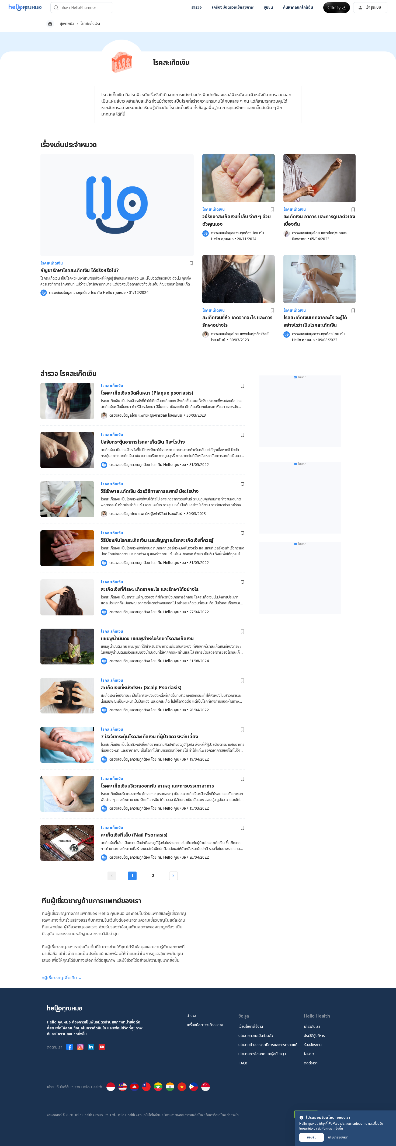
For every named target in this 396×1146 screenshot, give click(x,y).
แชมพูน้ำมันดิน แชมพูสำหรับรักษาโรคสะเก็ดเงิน (147, 638)
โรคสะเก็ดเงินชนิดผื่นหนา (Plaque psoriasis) (147, 393)
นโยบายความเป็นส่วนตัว (255, 1036)
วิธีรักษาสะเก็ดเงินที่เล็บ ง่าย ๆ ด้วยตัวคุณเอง (236, 220)
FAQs (243, 1063)
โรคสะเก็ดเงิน (90, 24)
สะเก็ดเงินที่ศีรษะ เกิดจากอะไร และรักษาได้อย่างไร (150, 589)
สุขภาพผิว (67, 24)
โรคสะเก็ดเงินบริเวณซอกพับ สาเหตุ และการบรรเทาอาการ (157, 786)
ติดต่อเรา (311, 1063)
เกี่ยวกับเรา (312, 1026)
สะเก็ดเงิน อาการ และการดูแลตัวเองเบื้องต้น (319, 220)
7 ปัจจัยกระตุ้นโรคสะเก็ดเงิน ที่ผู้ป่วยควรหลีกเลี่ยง (149, 736)
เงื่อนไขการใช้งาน (250, 1026)
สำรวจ (191, 1016)
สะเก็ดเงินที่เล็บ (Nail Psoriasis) (134, 835)
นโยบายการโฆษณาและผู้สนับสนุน (262, 1054)
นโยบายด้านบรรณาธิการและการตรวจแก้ (267, 1045)
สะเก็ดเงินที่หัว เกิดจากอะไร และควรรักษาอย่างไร (237, 321)
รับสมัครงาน (313, 1045)
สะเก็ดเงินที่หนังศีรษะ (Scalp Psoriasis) (141, 687)
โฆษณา (309, 1054)
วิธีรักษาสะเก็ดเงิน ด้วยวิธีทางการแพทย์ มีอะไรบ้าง (150, 491)
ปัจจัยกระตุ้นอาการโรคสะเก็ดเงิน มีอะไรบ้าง (143, 442)
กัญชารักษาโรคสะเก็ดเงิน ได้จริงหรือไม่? (79, 270)
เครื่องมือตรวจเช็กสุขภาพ (205, 1025)
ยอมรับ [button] (311, 1137)
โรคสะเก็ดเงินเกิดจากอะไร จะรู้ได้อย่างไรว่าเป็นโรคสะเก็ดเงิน (315, 321)
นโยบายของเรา (338, 1137)
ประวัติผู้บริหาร (314, 1036)
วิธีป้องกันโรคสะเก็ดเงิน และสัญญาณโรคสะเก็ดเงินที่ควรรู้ (157, 540)
